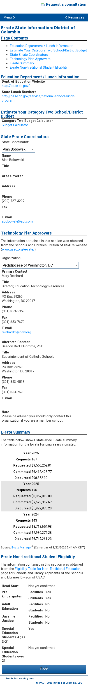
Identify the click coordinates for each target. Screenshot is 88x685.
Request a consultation (66, 4)
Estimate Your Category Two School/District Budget (48, 50)
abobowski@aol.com (17, 221)
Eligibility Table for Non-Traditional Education (48, 569)
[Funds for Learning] (13, 6)
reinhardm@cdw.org (16, 332)
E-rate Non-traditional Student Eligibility (38, 67)
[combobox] (18, 149)
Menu (8, 17)
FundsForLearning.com (20, 678)
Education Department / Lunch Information (41, 46)
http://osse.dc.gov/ (16, 86)
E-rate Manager (21, 547)
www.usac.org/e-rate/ (18, 249)
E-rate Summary (22, 63)
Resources (76, 17)
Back (44, 669)
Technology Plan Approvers (30, 59)
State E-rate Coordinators (29, 55)
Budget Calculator (15, 125)
